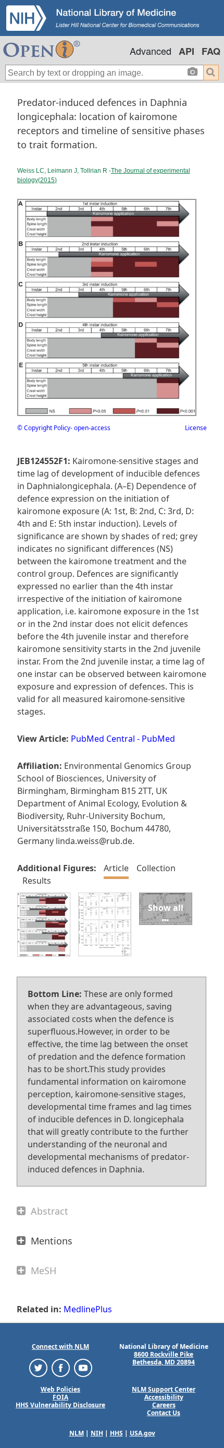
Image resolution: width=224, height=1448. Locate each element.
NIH (97, 1433)
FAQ (211, 51)
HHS (116, 1433)
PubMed (158, 738)
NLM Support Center (163, 1389)
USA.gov (142, 1433)
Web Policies (60, 1389)
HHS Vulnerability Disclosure (60, 1404)
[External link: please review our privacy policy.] (38, 1367)
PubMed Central (103, 738)
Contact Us (163, 1412)
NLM (76, 1433)
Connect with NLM (60, 1346)
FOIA (60, 1397)
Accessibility (163, 1397)
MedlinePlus (88, 1309)
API (186, 51)
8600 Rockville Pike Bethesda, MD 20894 (163, 1358)
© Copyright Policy (43, 427)
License (196, 427)
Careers (164, 1404)
